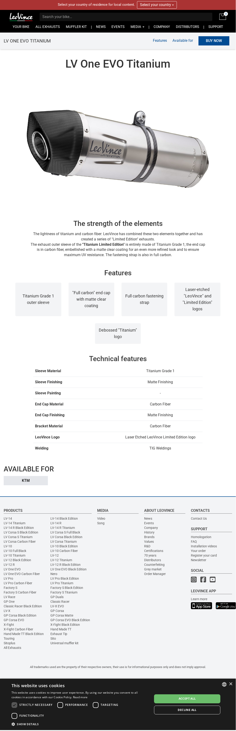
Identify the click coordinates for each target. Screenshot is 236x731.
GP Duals (57, 597)
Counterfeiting (154, 564)
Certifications (153, 551)
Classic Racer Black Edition (23, 606)
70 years (150, 555)
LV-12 (54, 555)
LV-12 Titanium (61, 560)
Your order (198, 551)
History (149, 532)
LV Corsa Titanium (63, 541)
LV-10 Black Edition (64, 546)
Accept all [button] (187, 699)
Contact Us (199, 518)
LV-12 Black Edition (17, 560)
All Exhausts (12, 648)
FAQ (194, 541)
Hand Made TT (60, 629)
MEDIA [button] (136, 27)
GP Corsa (57, 611)
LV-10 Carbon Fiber (64, 551)
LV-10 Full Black (15, 551)
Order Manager (155, 574)
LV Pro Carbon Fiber (18, 583)
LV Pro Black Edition (64, 578)
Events (149, 523)
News (148, 518)
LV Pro (8, 578)
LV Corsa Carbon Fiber (20, 541)
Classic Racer (60, 601)
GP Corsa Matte (61, 615)
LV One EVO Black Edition (68, 569)
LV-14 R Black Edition (19, 528)
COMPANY (162, 27)
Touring (9, 638)
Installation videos (204, 546)
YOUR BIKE (21, 27)
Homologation (201, 537)
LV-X (7, 611)
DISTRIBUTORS (187, 27)
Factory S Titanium (63, 592)
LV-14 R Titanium (62, 528)
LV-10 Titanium (14, 555)
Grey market (153, 569)
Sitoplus (9, 643)
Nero (53, 574)
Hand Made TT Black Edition (24, 634)
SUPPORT (215, 27)
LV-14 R (55, 523)
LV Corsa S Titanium (18, 537)
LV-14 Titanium (14, 523)
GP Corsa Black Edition (20, 615)
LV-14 (8, 518)
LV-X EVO (57, 606)
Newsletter (198, 560)
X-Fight (9, 624)
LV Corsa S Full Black (65, 532)
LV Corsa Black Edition (66, 537)
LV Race (9, 597)
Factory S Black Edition (66, 588)
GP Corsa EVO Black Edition (70, 620)
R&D (147, 546)
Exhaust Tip (58, 634)
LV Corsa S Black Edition (21, 532)
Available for (182, 40)
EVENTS (118, 27)
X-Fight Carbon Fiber (18, 629)
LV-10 (8, 546)
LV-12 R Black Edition (65, 564)
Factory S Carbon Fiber (20, 592)
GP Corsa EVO (14, 620)
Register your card (204, 555)
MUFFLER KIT (76, 27)
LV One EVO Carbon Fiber (22, 574)
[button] (80, 724)
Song (101, 523)
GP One (9, 601)
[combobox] (224, 684)
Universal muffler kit (64, 643)
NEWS (101, 27)
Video (101, 518)
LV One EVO (12, 569)
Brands (149, 537)
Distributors (152, 560)
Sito (53, 638)
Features (160, 40)
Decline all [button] (187, 710)
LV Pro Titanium (61, 583)
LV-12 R (9, 564)
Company (151, 528)
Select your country (156, 5)
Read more (80, 697)
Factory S (10, 588)
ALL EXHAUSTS (47, 27)
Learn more (199, 599)
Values (149, 541)
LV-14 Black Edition (64, 518)
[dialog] (118, 704)
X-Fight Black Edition (65, 624)
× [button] (230, 684)
